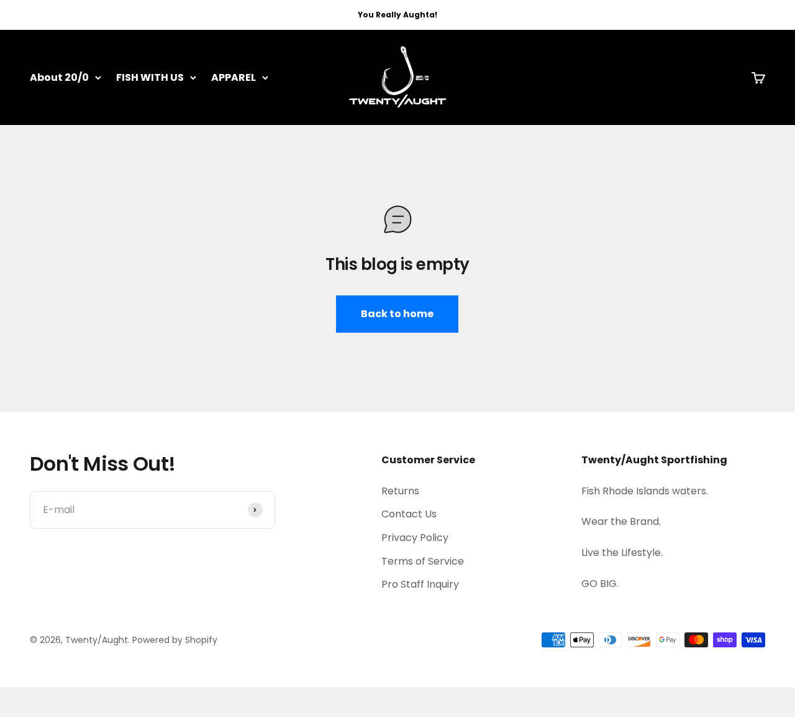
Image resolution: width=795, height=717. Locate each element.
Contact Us (409, 514)
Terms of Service (422, 561)
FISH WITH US (150, 77)
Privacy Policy (414, 537)
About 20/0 (59, 77)
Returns (400, 491)
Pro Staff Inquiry (420, 584)
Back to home (397, 314)
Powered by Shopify (174, 640)
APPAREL (233, 77)
